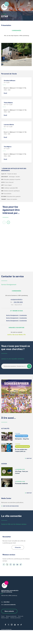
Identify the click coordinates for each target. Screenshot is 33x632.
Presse (2, 616)
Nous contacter (9, 611)
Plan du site (20, 616)
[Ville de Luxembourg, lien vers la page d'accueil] (5, 9)
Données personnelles (15, 617)
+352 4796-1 (6, 602)
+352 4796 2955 (18, 302)
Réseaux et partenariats (11, 616)
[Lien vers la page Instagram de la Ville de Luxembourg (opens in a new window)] (10, 564)
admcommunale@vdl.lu (10, 604)
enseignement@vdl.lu (16, 299)
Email (5, 93)
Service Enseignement (8, 284)
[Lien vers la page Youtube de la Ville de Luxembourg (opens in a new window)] (14, 564)
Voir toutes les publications (11, 506)
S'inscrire (18, 547)
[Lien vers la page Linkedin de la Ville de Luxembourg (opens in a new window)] (17, 564)
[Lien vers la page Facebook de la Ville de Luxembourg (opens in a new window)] (4, 564)
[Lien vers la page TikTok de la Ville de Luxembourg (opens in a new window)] (20, 564)
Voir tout (29, 458)
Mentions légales (5, 617)
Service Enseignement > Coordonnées (16, 315)
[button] (4, 222)
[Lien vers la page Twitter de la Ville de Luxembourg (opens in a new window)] (7, 564)
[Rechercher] (29, 366)
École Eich (3, 14)
